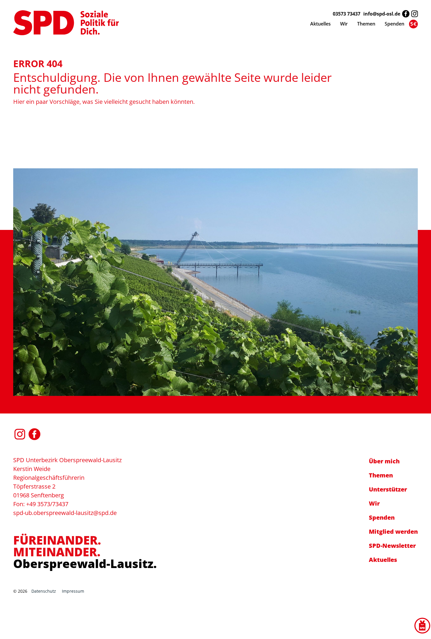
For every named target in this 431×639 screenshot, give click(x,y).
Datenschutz (43, 591)
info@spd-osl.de (381, 14)
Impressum (73, 591)
